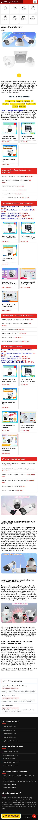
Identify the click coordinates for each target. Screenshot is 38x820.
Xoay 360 (28, 104)
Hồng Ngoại (6, 104)
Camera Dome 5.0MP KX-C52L (14, 190)
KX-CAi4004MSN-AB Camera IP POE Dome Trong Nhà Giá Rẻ (18, 469)
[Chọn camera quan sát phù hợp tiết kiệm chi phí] (36, 14)
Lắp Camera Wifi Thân (9, 733)
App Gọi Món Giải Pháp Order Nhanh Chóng (14, 685)
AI (22, 101)
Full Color (12, 104)
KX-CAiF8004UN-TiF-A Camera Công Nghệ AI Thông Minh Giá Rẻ (18, 464)
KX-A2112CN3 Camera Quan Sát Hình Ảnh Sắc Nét (27, 426)
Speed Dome (22, 106)
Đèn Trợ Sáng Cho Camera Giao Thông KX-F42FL (27, 137)
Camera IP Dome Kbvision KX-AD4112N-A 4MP (9, 283)
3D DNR (18, 101)
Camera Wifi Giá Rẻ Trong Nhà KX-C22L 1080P (18, 475)
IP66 (14, 101)
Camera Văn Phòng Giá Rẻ (10, 766)
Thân (34, 104)
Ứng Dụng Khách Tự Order (9, 695)
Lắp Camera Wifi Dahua (10, 737)
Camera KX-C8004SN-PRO (8, 160)
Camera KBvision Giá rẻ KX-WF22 (13, 486)
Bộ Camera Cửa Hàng (9, 758)
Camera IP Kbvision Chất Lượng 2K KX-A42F (9, 305)
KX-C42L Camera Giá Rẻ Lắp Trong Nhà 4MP (27, 283)
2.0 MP (18, 104)
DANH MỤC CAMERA (10, 2)
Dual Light (27, 101)
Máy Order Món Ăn (7, 705)
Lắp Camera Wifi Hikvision (10, 741)
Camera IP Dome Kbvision (19, 97)
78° (32, 101)
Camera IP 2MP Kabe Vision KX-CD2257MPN (9, 137)
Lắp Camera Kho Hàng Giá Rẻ (11, 762)
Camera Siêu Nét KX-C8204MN (8, 426)
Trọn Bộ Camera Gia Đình (10, 751)
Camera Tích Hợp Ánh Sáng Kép (12, 111)
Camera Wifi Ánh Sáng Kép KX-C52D (15, 198)
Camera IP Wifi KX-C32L (12, 194)
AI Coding (15, 106)
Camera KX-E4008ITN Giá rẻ (12, 490)
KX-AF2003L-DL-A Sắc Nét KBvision (8, 449)
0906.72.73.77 (12, 787)
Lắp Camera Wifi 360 (9, 730)
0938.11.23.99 (12, 784)
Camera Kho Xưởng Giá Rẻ (10, 755)
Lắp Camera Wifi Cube (9, 726)
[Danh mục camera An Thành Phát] (35, 1)
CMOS (23, 104)
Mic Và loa (8, 101)
